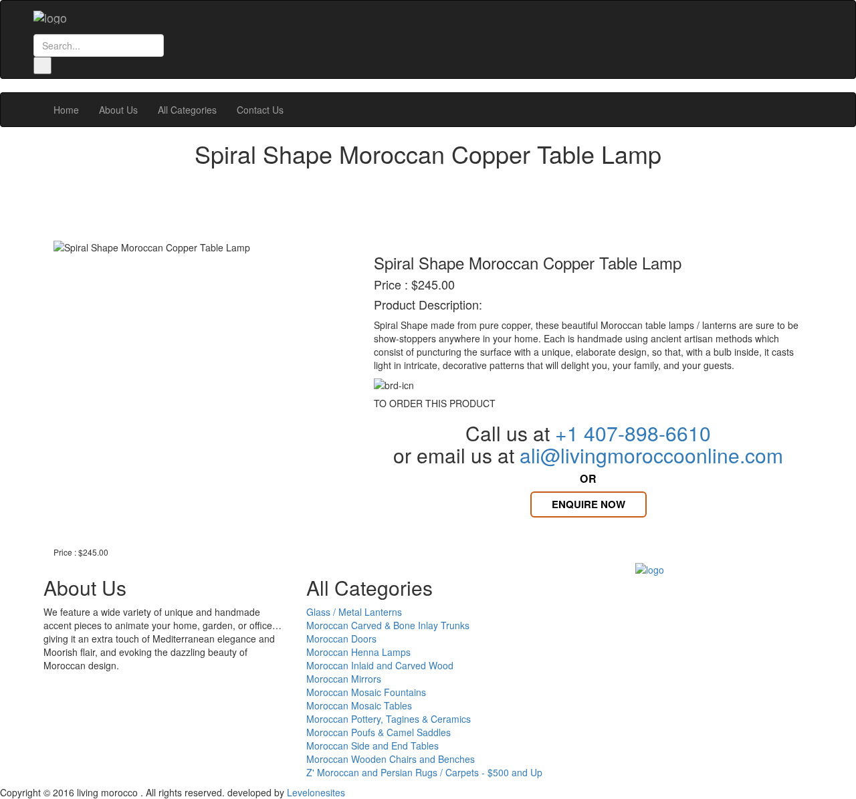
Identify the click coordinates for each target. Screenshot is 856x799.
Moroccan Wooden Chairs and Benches (390, 759)
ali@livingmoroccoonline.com (651, 455)
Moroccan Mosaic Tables (359, 705)
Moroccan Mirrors (343, 678)
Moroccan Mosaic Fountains (366, 692)
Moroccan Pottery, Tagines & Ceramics (388, 718)
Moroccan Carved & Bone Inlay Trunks (387, 625)
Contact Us (260, 109)
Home (66, 109)
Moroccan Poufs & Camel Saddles (378, 732)
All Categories (187, 109)
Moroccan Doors (341, 638)
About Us (118, 109)
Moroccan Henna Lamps (358, 652)
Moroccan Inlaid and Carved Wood (379, 665)
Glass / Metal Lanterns (354, 611)
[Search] (42, 65)
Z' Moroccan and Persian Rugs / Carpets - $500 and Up (424, 772)
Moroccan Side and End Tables (372, 745)
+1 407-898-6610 (633, 433)
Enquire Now (588, 504)
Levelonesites (316, 792)
